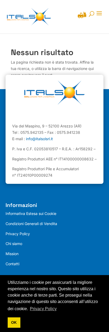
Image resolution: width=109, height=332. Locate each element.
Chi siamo (14, 243)
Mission (12, 253)
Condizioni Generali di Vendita (31, 223)
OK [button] (14, 322)
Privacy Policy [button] (43, 308)
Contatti (12, 264)
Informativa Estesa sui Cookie (31, 213)
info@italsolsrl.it (39, 138)
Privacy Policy (18, 233)
